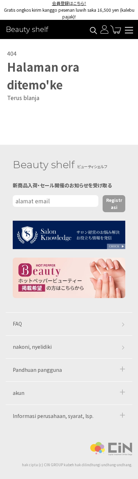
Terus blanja (23, 97)
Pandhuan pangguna (37, 369)
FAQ (17, 323)
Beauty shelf (27, 29)
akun (18, 392)
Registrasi (114, 203)
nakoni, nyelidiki (32, 346)
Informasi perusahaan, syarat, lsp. (53, 415)
